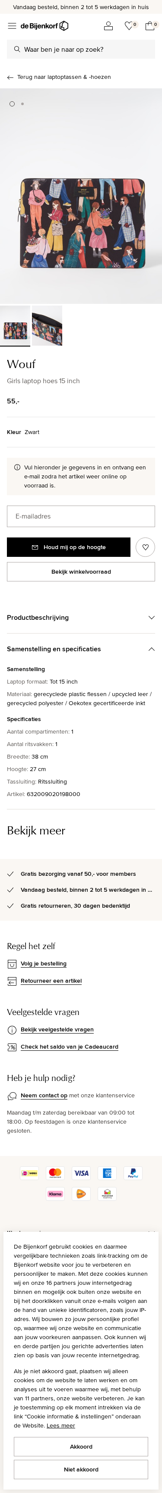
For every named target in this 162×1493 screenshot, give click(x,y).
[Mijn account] (108, 26)
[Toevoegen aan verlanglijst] (145, 547)
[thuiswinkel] (107, 1198)
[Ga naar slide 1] (12, 104)
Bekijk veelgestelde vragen (57, 1029)
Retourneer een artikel (51, 980)
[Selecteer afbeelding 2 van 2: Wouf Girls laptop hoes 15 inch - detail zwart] (47, 326)
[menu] (12, 26)
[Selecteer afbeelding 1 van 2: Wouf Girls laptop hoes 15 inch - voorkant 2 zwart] (15, 326)
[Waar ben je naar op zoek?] (17, 49)
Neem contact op (44, 1095)
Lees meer (61, 1425)
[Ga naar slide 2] (22, 104)
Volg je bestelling (44, 963)
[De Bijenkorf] (44, 26)
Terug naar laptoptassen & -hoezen (64, 76)
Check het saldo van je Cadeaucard (69, 1046)
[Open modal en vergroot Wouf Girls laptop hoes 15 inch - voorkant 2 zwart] (81, 196)
